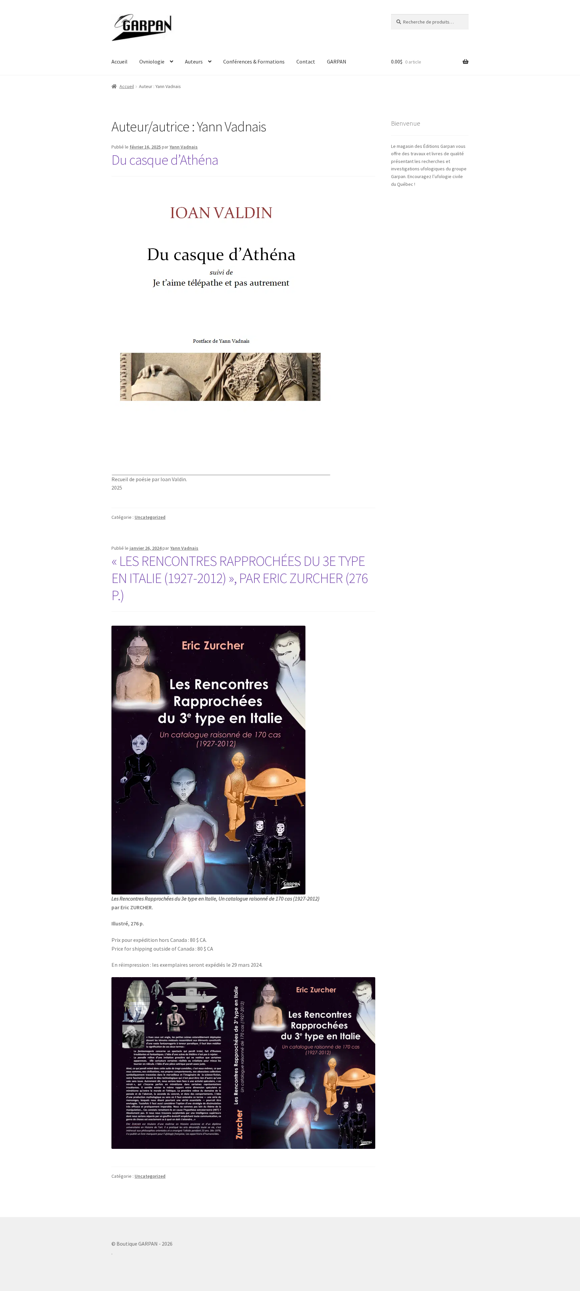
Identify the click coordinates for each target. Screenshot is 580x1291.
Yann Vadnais (184, 147)
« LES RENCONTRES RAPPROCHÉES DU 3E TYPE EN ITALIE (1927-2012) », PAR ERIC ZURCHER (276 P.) (239, 578)
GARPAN (336, 61)
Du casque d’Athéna (164, 159)
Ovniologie (151, 61)
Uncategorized (150, 517)
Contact (305, 61)
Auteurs (194, 61)
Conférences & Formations (254, 61)
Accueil (119, 61)
